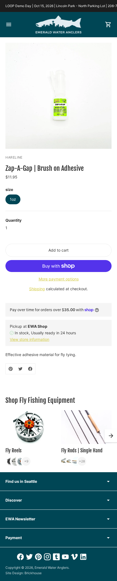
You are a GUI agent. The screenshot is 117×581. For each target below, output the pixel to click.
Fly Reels (13, 450)
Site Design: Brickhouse (23, 573)
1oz (13, 199)
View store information (29, 339)
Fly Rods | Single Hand (82, 450)
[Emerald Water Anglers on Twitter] (28, 557)
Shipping (37, 288)
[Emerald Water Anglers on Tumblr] (55, 557)
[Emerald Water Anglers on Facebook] (19, 557)
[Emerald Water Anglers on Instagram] (46, 557)
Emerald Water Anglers (52, 567)
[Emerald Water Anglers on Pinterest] (37, 557)
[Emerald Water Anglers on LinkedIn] (82, 557)
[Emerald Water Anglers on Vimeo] (73, 557)
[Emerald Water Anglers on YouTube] (64, 557)
